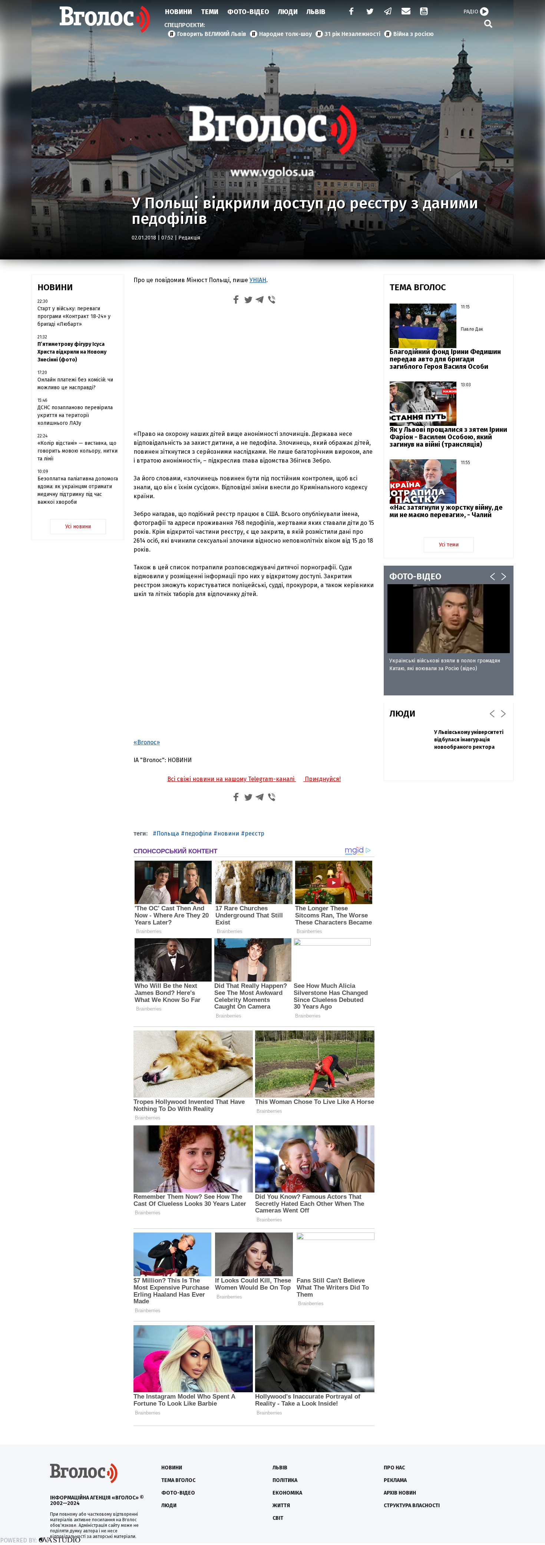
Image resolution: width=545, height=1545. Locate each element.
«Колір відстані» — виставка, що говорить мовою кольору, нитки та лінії (77, 451)
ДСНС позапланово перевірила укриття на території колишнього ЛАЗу (75, 415)
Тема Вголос (178, 1480)
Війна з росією (413, 33)
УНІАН (258, 280)
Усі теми (449, 545)
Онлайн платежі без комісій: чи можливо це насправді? (75, 384)
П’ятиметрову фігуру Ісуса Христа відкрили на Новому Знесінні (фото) (71, 352)
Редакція (189, 238)
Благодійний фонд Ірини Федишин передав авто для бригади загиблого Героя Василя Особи (445, 359)
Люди (288, 12)
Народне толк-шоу (285, 33)
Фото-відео (178, 1493)
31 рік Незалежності (352, 33)
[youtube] (424, 12)
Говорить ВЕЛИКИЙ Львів (211, 33)
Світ (277, 1518)
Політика (284, 1480)
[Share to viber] (272, 301)
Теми (209, 12)
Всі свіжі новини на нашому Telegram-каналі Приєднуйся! (254, 779)
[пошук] (488, 23)
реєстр (254, 833)
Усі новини (78, 526)
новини (228, 833)
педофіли (198, 833)
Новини (178, 12)
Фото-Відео (248, 12)
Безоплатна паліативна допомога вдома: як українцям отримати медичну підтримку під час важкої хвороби (77, 490)
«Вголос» (146, 742)
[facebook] (349, 12)
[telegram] (388, 12)
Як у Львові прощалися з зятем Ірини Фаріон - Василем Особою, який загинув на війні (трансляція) (448, 437)
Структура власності (412, 1505)
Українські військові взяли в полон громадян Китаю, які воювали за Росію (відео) (444, 665)
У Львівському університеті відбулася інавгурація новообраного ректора (468, 739)
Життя (281, 1505)
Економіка (287, 1493)
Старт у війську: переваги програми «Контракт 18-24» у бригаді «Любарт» (73, 316)
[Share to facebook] (236, 301)
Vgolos (105, 19)
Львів (316, 12)
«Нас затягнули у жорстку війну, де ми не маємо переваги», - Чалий (446, 511)
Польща (167, 833)
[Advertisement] (253, 369)
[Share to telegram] (260, 301)
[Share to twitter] (248, 301)
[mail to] (406, 12)
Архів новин (400, 1493)
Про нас (394, 1468)
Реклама (395, 1480)
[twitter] (369, 12)
